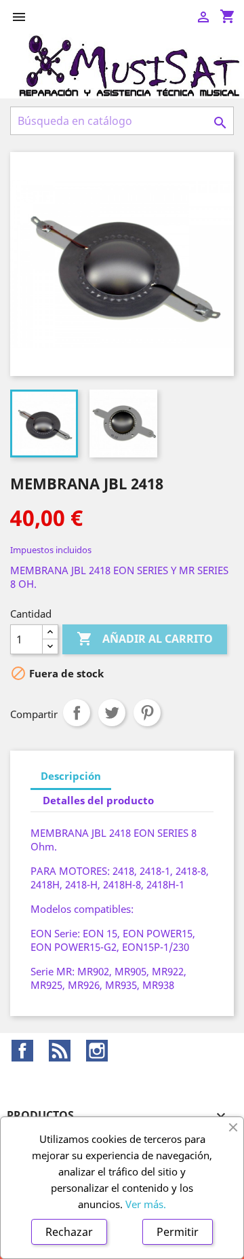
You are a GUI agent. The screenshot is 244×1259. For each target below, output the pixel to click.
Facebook (22, 1050)
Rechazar (69, 1231)
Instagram (97, 1050)
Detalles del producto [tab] (98, 800)
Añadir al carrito (145, 639)
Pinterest (147, 712)
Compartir (76, 712)
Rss (59, 1050)
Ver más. (145, 1204)
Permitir (178, 1231)
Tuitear (111, 712)
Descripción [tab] (71, 776)
